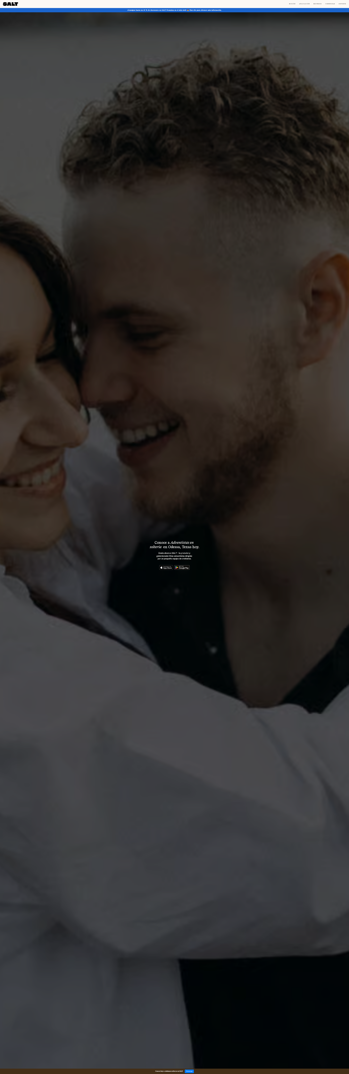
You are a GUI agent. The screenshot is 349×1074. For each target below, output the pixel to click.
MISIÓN (292, 3)
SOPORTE (342, 3)
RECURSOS (317, 3)
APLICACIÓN (304, 3)
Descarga (189, 1071)
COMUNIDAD (330, 3)
